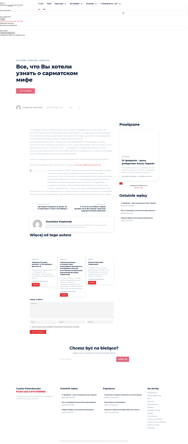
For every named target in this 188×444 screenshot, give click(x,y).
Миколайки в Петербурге (115, 402)
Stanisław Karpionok (32, 107)
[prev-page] (120, 183)
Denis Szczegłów (111, 397)
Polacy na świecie (154, 419)
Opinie (150, 413)
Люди (90, 259)
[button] (123, 13)
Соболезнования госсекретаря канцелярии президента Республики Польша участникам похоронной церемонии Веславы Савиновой (71, 268)
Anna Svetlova (127, 220)
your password (5, 17)
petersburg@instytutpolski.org (88, 165)
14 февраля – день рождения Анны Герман (138, 203)
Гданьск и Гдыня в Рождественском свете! (121, 410)
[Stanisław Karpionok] (19, 107)
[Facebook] (17, 403)
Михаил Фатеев (127, 213)
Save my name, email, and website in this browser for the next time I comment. (56, 327)
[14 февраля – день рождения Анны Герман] (138, 141)
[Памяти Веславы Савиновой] (99, 248)
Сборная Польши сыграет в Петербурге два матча (42, 264)
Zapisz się (122, 359)
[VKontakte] (24, 403)
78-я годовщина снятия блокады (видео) (138, 210)
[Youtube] (27, 403)
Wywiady (151, 428)
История (21, 60)
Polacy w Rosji (153, 425)
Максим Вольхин (129, 176)
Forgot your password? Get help (11, 21)
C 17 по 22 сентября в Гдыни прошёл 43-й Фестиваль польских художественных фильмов (90, 209)
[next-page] (121, 183)
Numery (150, 407)
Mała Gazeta (152, 404)
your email (3, 31)
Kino (149, 398)
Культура (33, 60)
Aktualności (152, 393)
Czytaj (35, 284)
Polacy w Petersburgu (156, 422)
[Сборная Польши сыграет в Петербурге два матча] (43, 248)
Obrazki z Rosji (153, 410)
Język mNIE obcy (154, 396)
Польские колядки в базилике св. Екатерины (123, 395)
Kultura (150, 401)
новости (44, 60)
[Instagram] (20, 403)
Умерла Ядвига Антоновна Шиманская (137, 218)
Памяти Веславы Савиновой (95, 263)
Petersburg (152, 416)
